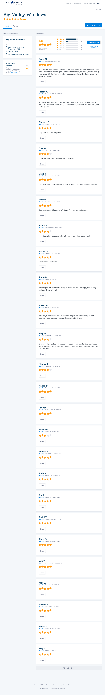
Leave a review (94, 25)
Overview (8, 26)
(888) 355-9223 (44, 688)
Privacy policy (61, 685)
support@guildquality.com (58, 688)
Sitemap (70, 685)
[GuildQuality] (13, 3)
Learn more (14, 72)
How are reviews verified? (93, 47)
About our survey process (73, 3)
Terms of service (50, 685)
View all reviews (68, 668)
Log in (99, 3)
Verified (42, 61)
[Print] (96, 9)
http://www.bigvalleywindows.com (18, 54)
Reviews (15, 26)
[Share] (100, 9)
